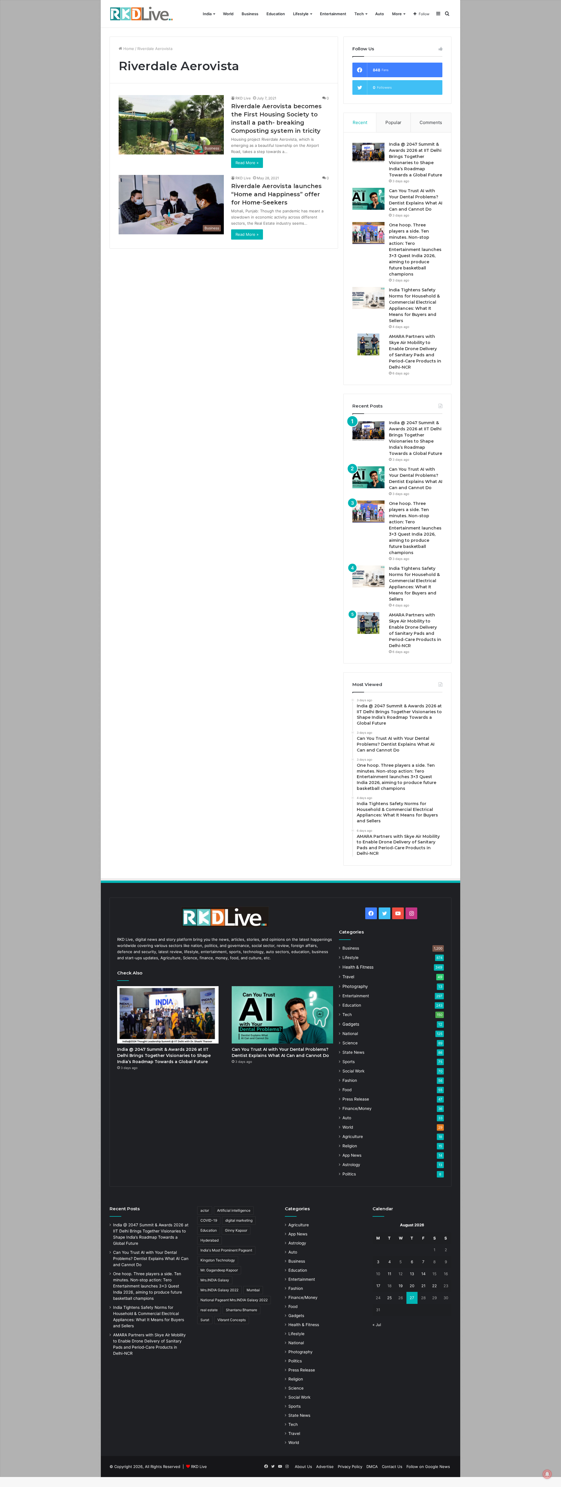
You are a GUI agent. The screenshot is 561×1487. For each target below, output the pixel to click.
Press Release (355, 1099)
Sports (348, 1061)
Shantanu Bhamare (241, 1310)
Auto (379, 13)
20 (412, 1285)
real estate (209, 1310)
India (207, 13)
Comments (431, 122)
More (397, 13)
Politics (349, 1174)
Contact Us (392, 1466)
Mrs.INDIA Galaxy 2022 (219, 1290)
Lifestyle (301, 13)
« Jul (377, 1324)
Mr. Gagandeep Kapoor (219, 1270)
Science (350, 1043)
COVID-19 (208, 1220)
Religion (349, 1146)
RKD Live (243, 98)
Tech (359, 13)
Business (250, 13)
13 (412, 1273)
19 (401, 1285)
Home (128, 48)
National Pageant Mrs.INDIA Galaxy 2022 (234, 1300)
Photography (355, 986)
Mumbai (253, 1290)
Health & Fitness (357, 967)
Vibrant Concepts (231, 1320)
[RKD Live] (141, 14)
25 (389, 1297)
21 (423, 1285)
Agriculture (352, 1136)
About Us (303, 1466)
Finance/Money (357, 1108)
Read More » (247, 162)
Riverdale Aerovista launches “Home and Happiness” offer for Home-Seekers (276, 194)
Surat (204, 1320)
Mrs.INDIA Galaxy (214, 1280)
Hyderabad (209, 1240)
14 (423, 1273)
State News (353, 1052)
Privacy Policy (350, 1466)
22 (434, 1285)
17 (378, 1285)
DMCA (372, 1466)
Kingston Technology (217, 1260)
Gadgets (350, 1024)
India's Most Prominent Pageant (226, 1250)
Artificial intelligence (233, 1210)
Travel (348, 976)
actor (204, 1210)
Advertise (325, 1466)
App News (351, 1155)
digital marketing (238, 1220)
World (228, 13)
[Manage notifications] (547, 1474)
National (350, 1033)
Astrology (351, 1164)
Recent (360, 122)
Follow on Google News (428, 1466)
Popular (393, 122)
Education (275, 13)
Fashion (349, 1080)
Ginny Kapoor (236, 1230)
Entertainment (333, 13)
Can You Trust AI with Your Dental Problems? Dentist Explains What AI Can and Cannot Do (150, 1258)
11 (389, 1273)
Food (347, 1089)
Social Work (353, 1071)
